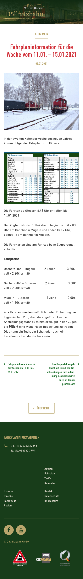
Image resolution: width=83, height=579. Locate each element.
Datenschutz (51, 496)
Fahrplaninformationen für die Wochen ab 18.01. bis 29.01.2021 (22, 368)
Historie (8, 491)
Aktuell (48, 469)
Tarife (47, 478)
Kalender (49, 483)
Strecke (8, 496)
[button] (75, 9)
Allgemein (41, 34)
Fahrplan (49, 473)
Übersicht (42, 408)
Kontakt (48, 491)
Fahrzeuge (10, 501)
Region (8, 505)
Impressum (51, 501)
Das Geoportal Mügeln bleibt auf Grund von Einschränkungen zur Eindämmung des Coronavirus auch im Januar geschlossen (61, 374)
